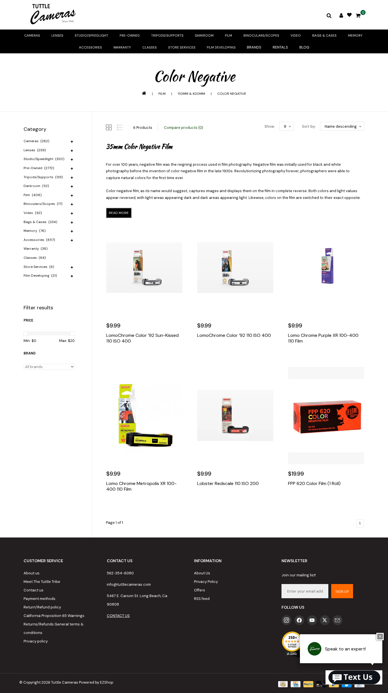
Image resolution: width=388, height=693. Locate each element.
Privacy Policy (206, 581)
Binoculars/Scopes (261, 35)
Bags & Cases (324, 35)
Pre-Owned (130, 35)
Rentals (280, 47)
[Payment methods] (282, 683)
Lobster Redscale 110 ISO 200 (228, 483)
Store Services (181, 47)
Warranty (122, 47)
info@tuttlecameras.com (129, 584)
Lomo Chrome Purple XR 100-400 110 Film (323, 338)
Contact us (33, 590)
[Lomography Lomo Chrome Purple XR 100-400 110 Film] (326, 267)
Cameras (32, 35)
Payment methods (39, 598)
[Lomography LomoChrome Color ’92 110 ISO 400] (235, 267)
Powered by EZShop (96, 682)
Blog (304, 47)
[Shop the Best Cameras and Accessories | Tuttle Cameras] (52, 15)
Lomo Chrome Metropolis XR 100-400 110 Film (141, 486)
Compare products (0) (183, 127)
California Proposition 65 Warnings (54, 615)
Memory (355, 35)
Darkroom (204, 35)
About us (31, 573)
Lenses (57, 35)
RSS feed (202, 598)
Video (296, 35)
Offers (199, 590)
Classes (149, 47)
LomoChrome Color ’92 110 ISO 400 (234, 335)
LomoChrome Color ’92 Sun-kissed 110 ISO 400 (142, 338)
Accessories (90, 47)
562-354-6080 (120, 573)
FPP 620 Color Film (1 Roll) (314, 483)
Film (228, 35)
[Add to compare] (136, 358)
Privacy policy (36, 641)
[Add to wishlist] (124, 358)
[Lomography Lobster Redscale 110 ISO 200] (235, 415)
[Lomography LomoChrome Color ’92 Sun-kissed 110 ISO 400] (144, 267)
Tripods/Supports (167, 35)
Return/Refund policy (42, 607)
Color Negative (231, 93)
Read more (119, 213)
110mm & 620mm (191, 93)
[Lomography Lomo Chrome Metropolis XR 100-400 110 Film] (144, 415)
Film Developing (221, 47)
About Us (202, 573)
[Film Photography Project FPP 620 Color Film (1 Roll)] (326, 415)
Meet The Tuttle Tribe (42, 581)
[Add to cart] (112, 358)
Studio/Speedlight (91, 35)
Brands (254, 47)
